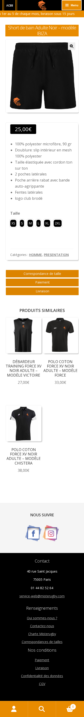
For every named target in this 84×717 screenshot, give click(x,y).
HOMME (35, 254)
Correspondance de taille (42, 273)
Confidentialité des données (42, 676)
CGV (42, 684)
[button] (71, 46)
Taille (15, 213)
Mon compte (14, 709)
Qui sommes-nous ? (42, 618)
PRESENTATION (56, 254)
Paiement (42, 282)
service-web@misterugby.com (42, 596)
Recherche (42, 709)
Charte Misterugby (42, 634)
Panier (65, 705)
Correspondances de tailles (42, 642)
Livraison (42, 291)
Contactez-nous (42, 626)
